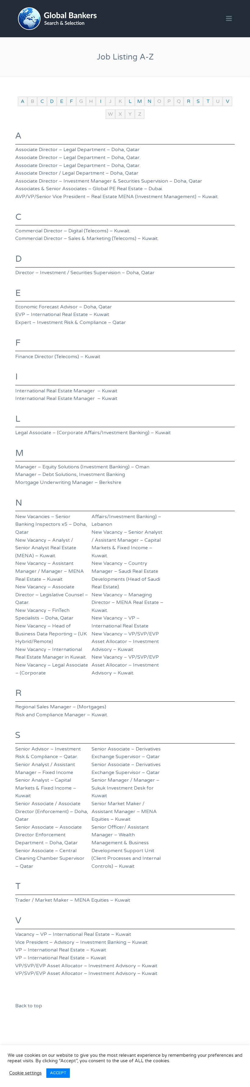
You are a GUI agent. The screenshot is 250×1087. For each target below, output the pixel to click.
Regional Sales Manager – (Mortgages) (60, 707)
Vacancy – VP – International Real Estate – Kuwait (73, 934)
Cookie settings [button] (25, 1073)
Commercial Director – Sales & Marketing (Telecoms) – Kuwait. (88, 238)
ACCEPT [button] (58, 1073)
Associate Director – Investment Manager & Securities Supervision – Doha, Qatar (108, 181)
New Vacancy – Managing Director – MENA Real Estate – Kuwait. (127, 602)
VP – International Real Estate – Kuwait (60, 950)
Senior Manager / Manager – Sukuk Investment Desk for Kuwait (125, 788)
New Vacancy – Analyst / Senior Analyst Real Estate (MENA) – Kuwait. (45, 548)
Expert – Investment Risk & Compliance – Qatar (70, 322)
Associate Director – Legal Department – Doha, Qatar (77, 150)
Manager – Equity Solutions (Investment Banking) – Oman (82, 467)
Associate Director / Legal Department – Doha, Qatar (76, 173)
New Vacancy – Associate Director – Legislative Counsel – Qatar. (51, 594)
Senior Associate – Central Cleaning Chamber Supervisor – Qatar (49, 858)
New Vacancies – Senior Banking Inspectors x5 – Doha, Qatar (51, 524)
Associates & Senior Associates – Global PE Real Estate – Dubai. (89, 189)
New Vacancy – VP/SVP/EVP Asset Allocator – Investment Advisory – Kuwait (125, 642)
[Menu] (229, 19)
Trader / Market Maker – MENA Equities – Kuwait (72, 900)
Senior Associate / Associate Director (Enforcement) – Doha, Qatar (51, 811)
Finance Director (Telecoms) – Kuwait (57, 357)
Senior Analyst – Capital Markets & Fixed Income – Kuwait (45, 788)
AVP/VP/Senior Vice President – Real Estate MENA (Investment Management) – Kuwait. (117, 197)
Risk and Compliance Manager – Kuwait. (61, 715)
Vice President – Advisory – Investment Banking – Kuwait (81, 942)
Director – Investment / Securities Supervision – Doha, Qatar (85, 273)
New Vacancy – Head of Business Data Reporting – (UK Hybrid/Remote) (51, 634)
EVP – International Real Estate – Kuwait (62, 314)
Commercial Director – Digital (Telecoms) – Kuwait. (72, 231)
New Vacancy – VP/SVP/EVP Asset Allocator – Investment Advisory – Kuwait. (125, 665)
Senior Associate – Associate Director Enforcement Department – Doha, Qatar (48, 835)
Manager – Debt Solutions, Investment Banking (70, 474)
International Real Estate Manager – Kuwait (66, 391)
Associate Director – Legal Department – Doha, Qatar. (78, 158)
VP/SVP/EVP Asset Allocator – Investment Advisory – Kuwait (86, 966)
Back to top (28, 1006)
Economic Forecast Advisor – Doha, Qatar (63, 307)
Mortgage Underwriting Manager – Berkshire (68, 482)
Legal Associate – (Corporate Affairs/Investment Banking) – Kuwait (93, 433)
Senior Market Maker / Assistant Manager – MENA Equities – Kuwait (124, 811)
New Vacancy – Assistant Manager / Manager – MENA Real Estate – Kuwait (49, 571)
